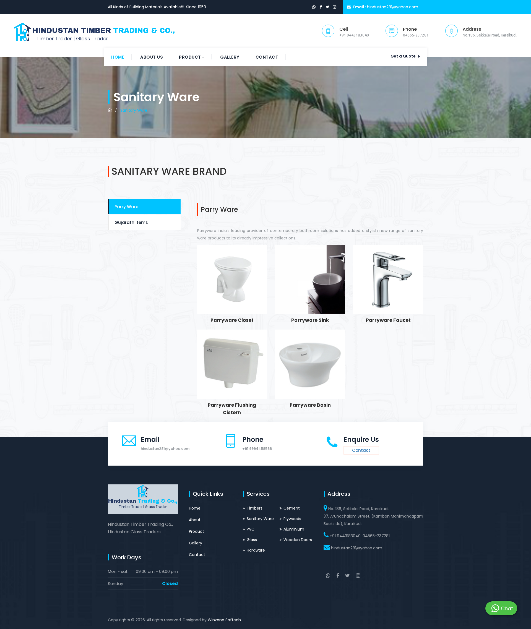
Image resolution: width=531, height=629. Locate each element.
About (195, 520)
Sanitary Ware (260, 518)
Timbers (254, 508)
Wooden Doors (297, 539)
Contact (267, 57)
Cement (291, 508)
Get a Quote (403, 56)
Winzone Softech (224, 620)
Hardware (256, 550)
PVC (250, 529)
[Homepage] (110, 110)
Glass (252, 539)
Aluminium (293, 529)
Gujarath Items (131, 222)
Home (117, 57)
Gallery (230, 57)
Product (190, 57)
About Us (151, 57)
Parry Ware (126, 207)
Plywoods (292, 518)
